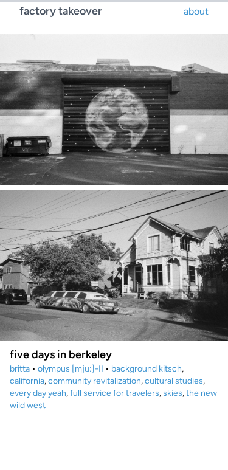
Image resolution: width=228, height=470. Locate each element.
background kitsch (146, 369)
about (196, 11)
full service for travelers (114, 393)
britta (20, 369)
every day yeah (38, 393)
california (27, 381)
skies (172, 393)
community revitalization (94, 381)
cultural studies (174, 381)
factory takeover (60, 11)
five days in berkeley (61, 354)
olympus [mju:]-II (70, 369)
